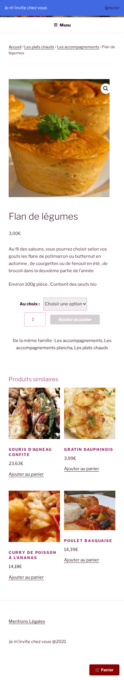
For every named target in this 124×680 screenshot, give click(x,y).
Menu (65, 25)
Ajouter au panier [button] (26, 474)
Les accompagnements (78, 46)
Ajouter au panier (75, 319)
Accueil (15, 46)
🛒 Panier (104, 669)
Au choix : (30, 304)
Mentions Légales (27, 621)
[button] (106, 88)
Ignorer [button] (112, 7)
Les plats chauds (39, 46)
